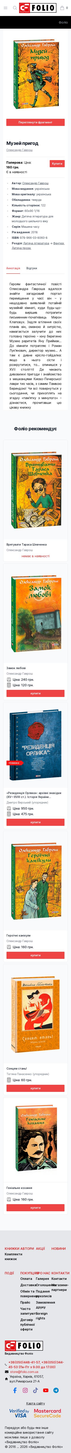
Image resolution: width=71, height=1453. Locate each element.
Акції (40, 1249)
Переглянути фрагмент (35, 122)
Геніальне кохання (19, 1188)
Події (9, 1273)
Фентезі (58, 243)
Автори (27, 1249)
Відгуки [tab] (31, 268)
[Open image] (35, 74)
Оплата (26, 1279)
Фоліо (63, 22)
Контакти (60, 1273)
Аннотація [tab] (13, 268)
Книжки (12, 1249)
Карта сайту (35, 1403)
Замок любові (16, 668)
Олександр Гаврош (19, 150)
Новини (58, 1249)
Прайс (25, 1302)
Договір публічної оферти (27, 1324)
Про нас (43, 1273)
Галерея (42, 1279)
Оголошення (46, 1285)
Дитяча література (36, 243)
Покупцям (29, 1273)
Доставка (28, 1285)
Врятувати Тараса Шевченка (27, 544)
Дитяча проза (21, 248)
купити (36, 693)
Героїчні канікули (19, 935)
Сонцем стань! (17, 1068)
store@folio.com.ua (24, 1372)
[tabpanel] (35, 342)
